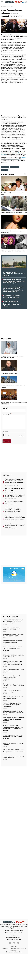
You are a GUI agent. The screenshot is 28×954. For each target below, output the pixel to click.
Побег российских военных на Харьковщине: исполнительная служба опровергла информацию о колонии (14, 481)
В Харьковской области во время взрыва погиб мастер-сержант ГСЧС (13, 711)
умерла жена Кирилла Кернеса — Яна (13, 158)
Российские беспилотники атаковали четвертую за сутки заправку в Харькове (14, 281)
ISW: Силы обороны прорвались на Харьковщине (15, 489)
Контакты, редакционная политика (14, 930)
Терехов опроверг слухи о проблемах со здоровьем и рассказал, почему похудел (13, 509)
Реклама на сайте (14, 935)
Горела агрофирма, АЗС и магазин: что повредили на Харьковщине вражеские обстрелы (13, 621)
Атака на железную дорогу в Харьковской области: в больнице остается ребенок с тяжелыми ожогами (13, 289)
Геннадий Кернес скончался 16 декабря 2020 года (12, 153)
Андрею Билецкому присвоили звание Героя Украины (12, 691)
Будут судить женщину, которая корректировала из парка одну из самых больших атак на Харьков (15, 517)
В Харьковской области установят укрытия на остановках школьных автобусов (12, 648)
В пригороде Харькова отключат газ (14, 502)
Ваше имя (5, 408)
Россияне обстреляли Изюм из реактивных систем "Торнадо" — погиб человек (12, 704)
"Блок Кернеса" (5, 166)
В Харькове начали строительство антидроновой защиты (14, 273)
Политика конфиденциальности (14, 937)
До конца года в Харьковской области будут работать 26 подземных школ (11, 677)
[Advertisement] (14, 99)
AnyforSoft (18, 952)
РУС (16, 946)
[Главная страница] (14, 922)
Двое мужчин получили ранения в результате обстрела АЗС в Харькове (13, 684)
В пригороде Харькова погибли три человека (11, 296)
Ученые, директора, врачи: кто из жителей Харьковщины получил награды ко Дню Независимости (12, 663)
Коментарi (6, 441)
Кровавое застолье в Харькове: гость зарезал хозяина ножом (13, 641)
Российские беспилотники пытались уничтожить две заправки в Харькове (14, 750)
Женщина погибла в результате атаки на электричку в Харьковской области (12, 303)
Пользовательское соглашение (14, 939)
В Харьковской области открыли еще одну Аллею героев (13, 756)
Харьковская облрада (14, 166)
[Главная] (13, 2)
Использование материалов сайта (14, 932)
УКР (23, 2)
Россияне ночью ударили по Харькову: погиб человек (11, 628)
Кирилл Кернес (5, 170)
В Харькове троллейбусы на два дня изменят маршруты (13, 655)
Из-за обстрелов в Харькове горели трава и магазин (13, 670)
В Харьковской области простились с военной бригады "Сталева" (15, 495)
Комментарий (7, 414)
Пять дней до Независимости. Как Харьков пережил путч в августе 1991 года (15, 525)
